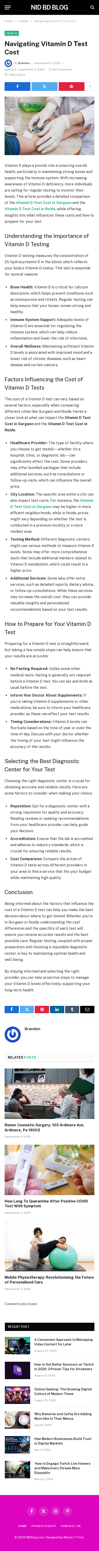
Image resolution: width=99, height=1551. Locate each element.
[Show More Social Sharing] (90, 86)
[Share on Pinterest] (71, 86)
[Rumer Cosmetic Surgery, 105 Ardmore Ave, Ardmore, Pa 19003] (49, 1093)
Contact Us (71, 1526)
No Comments (62, 69)
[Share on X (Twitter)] (44, 86)
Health (11, 33)
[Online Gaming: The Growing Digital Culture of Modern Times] (17, 1395)
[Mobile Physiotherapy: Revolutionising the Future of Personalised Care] (49, 1246)
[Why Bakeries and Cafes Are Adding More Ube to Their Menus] (17, 1420)
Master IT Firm (74, 1537)
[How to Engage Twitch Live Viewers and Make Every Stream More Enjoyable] (17, 1469)
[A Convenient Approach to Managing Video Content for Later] (17, 1345)
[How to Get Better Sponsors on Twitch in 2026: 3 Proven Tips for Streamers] (17, 1370)
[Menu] (8, 7)
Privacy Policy (44, 1526)
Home (22, 1526)
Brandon (24, 63)
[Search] (92, 7)
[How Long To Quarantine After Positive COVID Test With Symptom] (49, 1170)
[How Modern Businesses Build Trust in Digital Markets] (17, 1444)
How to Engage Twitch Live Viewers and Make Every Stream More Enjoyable (62, 1468)
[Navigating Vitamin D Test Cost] (49, 126)
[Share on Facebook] (17, 86)
